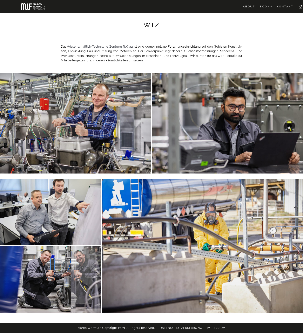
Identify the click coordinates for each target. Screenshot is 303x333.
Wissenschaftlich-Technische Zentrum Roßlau (100, 46)
